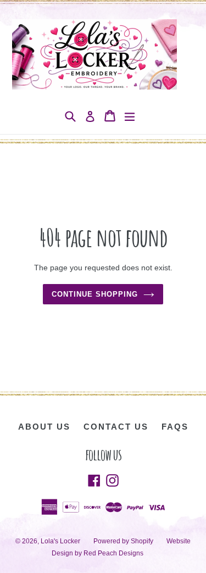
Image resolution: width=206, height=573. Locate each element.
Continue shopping (95, 294)
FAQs (175, 426)
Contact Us (115, 426)
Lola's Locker (60, 541)
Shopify (142, 541)
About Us (44, 426)
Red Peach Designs (113, 553)
